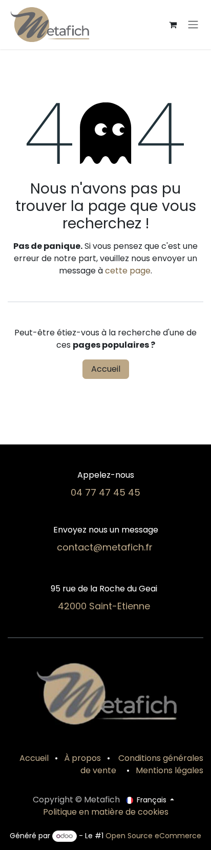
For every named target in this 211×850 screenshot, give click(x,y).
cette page (128, 271)
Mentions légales (169, 770)
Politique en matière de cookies (105, 812)
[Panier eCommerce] (172, 24)
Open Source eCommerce (153, 836)
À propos (82, 758)
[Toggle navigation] (193, 24)
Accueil (105, 369)
